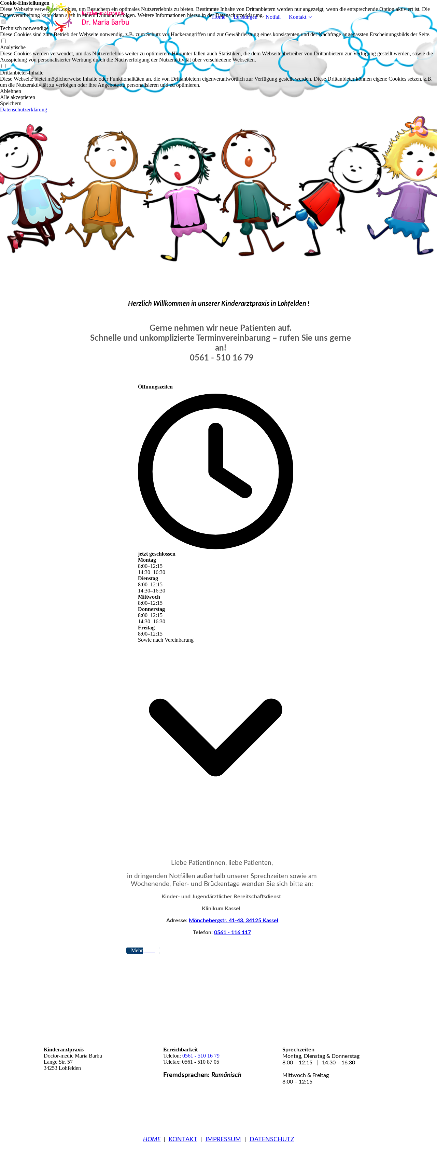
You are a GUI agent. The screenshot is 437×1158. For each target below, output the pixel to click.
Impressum (223, 1139)
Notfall (273, 17)
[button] (218, 91)
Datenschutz (272, 1139)
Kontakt (297, 17)
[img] (86, 17)
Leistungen (245, 17)
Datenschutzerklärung (23, 109)
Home (218, 17)
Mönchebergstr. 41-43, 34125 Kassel (233, 920)
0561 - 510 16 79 (201, 1056)
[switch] (3, 41)
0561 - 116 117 (232, 932)
